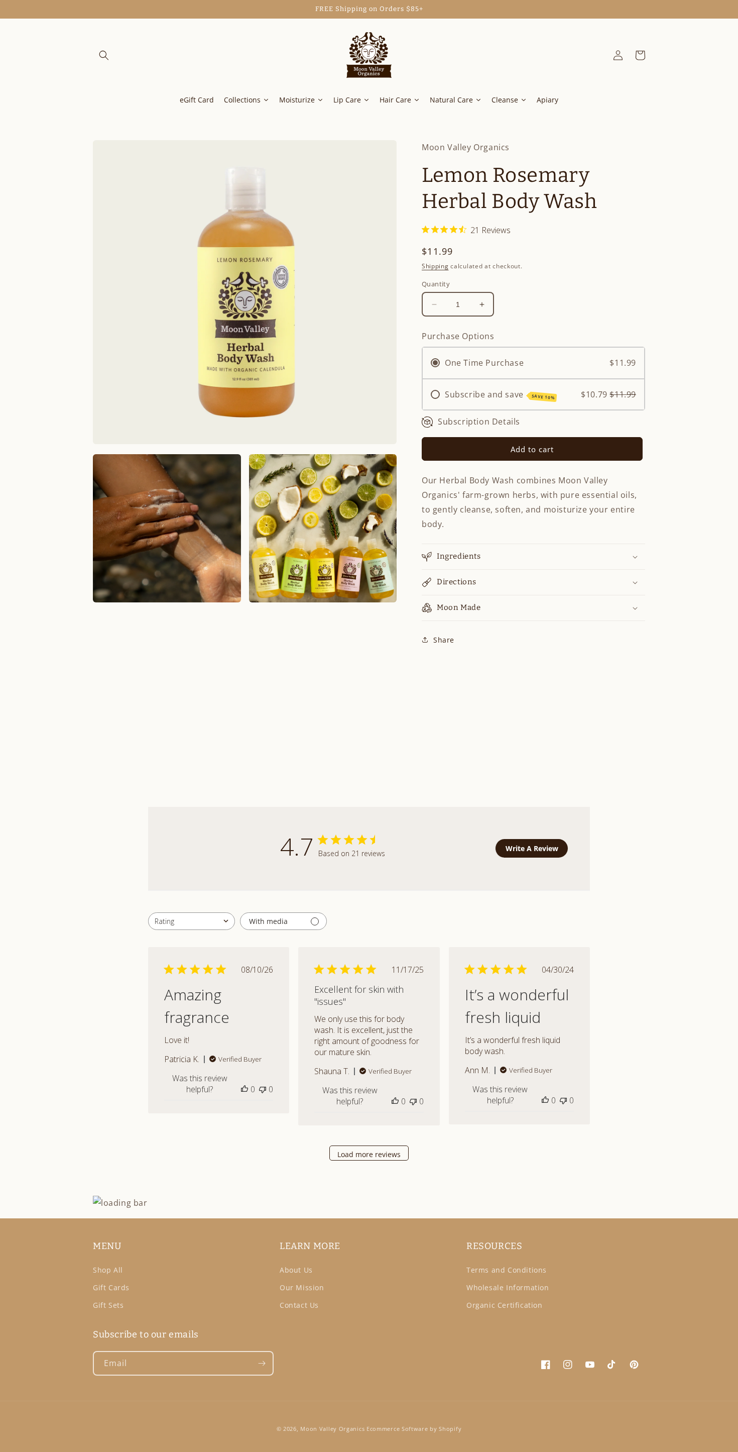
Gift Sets (108, 1305)
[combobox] (191, 921)
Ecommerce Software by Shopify (413, 1428)
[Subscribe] (262, 1363)
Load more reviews (369, 1154)
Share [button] (443, 640)
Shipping (435, 266)
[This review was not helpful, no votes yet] (262, 1089)
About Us (296, 1270)
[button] (104, 55)
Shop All (108, 1270)
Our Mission (302, 1287)
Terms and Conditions (506, 1270)
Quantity (436, 283)
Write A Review (532, 848)
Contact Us (299, 1305)
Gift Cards (111, 1287)
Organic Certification (504, 1305)
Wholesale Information (507, 1287)
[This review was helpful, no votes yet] (244, 1089)
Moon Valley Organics (332, 1428)
